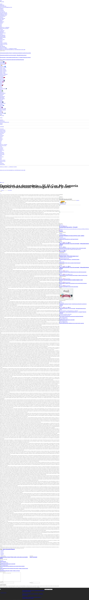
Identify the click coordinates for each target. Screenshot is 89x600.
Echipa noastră (3, 6)
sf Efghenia (12, 549)
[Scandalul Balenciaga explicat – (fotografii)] (61, 224)
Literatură (2, 30)
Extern (1, 85)
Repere (1, 38)
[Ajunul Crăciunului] (1, 560)
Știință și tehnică (2, 108)
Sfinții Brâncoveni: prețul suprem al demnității (66, 319)
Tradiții (1, 45)
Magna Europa (3, 37)
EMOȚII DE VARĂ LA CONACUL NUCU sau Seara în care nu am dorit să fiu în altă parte (73, 283)
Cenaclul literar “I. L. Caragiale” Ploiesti (8, 48)
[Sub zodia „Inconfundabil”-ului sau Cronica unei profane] (60, 284)
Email (30, 582)
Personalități (2, 98)
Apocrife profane (3, 64)
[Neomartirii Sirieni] (70, 249)
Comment (1, 581)
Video (1, 114)
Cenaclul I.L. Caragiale (4, 27)
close (1, 0)
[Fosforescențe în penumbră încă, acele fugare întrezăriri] (61, 236)
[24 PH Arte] (2, 1)
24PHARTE (2, 190)
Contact (2, 9)
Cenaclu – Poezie (3, 69)
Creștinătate (2, 16)
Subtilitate (61, 231)
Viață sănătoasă (2, 113)
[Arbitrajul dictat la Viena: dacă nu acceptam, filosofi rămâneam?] (60, 260)
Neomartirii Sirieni (62, 251)
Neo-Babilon (2, 46)
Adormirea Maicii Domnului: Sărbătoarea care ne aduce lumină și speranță (12, 566)
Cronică (1, 17)
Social (1, 40)
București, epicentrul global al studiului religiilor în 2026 (71, 279)
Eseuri (1, 20)
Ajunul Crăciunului (33, 557)
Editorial (2, 19)
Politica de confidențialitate (6, 7)
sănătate (1, 104)
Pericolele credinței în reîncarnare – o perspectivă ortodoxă (69, 259)
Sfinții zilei (2, 39)
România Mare (2, 36)
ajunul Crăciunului (6, 549)
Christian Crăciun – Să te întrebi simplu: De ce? (68, 256)
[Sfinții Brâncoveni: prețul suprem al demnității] (4, 562)
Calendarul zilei (3, 66)
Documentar (2, 18)
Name (1, 582)
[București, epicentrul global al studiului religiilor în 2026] (60, 277)
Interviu (1, 89)
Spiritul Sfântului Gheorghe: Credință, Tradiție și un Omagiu (10, 570)
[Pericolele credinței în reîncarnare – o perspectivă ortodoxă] (65, 257)
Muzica (1, 95)
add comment (10, 190)
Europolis (2, 21)
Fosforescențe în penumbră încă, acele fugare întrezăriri (68, 239)
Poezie (1, 99)
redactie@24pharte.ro (3, 592)
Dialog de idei (2, 79)
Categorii (2, 10)
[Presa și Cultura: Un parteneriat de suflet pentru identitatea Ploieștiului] (65, 314)
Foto (1, 87)
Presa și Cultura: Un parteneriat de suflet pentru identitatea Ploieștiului (12, 59)
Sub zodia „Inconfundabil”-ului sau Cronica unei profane (68, 286)
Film (1, 86)
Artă (1, 26)
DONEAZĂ (77, 200)
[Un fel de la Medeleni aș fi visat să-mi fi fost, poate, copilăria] (60, 233)
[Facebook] (0, 2)
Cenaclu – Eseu (2, 68)
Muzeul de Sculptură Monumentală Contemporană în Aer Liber (12, 49)
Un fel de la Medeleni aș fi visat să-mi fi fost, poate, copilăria (71, 235)
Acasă (1, 117)
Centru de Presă (3, 47)
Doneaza (1, 8)
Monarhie (2, 31)
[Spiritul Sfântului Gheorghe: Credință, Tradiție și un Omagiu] (2, 569)
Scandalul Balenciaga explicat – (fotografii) (68, 227)
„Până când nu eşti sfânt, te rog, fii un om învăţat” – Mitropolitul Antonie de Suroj (13, 55)
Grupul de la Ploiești (4, 28)
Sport (1, 107)
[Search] (0, 176)
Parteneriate (2, 97)
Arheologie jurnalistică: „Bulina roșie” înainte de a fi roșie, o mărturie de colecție (72, 248)
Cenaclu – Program (3, 70)
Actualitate (2, 11)
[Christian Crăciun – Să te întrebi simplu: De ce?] (63, 253)
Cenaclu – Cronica (3, 67)
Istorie (1, 29)
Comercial (1, 76)
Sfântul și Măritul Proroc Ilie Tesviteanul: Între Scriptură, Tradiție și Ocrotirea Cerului (14, 568)
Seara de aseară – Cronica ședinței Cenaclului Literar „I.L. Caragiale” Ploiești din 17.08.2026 (15, 57)
